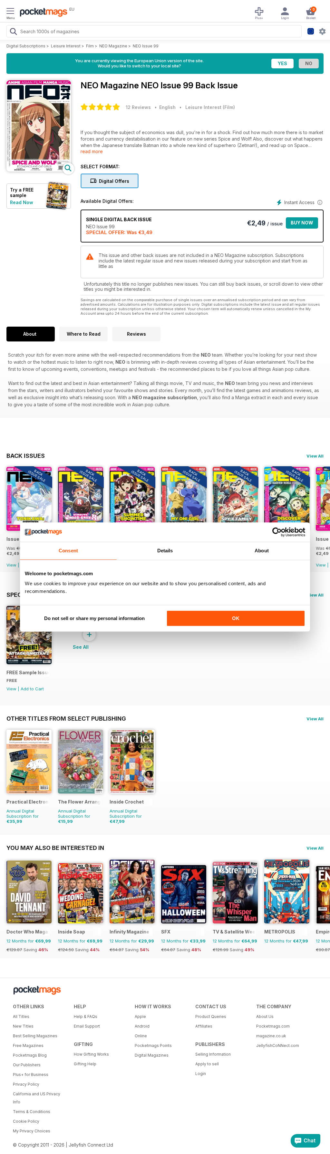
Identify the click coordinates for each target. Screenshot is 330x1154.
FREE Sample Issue (27, 672)
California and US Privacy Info (36, 1097)
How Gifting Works (91, 1054)
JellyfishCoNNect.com (277, 1045)
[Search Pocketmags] (13, 32)
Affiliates (203, 1026)
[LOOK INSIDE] (38, 170)
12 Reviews (138, 107)
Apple (140, 1016)
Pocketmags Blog (30, 1055)
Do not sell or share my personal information (94, 618)
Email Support (87, 1026)
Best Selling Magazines (35, 1035)
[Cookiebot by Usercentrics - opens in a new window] (277, 532)
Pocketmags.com (273, 1026)
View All (315, 456)
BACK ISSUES (25, 455)
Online (141, 1035)
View (11, 564)
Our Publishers (27, 1064)
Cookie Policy (26, 1121)
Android (142, 1026)
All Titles (21, 1016)
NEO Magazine (113, 46)
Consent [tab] (68, 550)
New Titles (23, 1026)
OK (235, 618)
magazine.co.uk (271, 1035)
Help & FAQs (85, 1016)
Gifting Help (85, 1063)
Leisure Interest (66, 46)
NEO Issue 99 (146, 46)
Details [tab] (165, 550)
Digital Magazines (152, 1055)
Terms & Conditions (31, 1111)
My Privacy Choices (31, 1131)
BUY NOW (302, 222)
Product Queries (210, 1016)
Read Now (21, 202)
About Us (265, 1016)
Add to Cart (32, 688)
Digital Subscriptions (25, 46)
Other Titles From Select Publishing (66, 718)
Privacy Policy (26, 1084)
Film (90, 46)
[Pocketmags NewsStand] (41, 12)
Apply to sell (207, 1063)
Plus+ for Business (30, 1074)
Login (200, 1073)
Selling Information (213, 1054)
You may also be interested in (55, 847)
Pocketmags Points (153, 1045)
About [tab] (262, 550)
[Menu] (10, 12)
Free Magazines (28, 1045)
